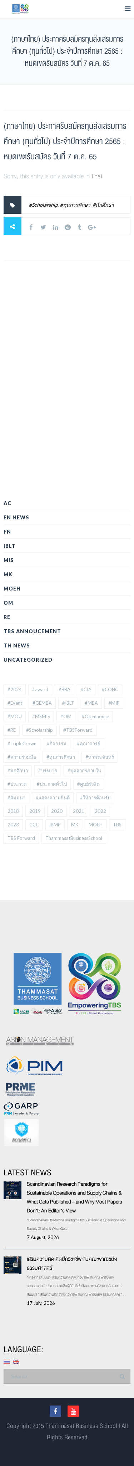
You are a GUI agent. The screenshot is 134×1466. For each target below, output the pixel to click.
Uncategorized (28, 660)
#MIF (113, 703)
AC (7, 503)
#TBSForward (78, 730)
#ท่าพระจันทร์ (99, 757)
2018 (13, 811)
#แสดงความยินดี (53, 797)
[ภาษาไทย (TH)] (7, 1361)
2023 (13, 824)
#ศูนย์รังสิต (88, 784)
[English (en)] (16, 1361)
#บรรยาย (47, 770)
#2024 (15, 689)
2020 (57, 811)
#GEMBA (42, 703)
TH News (17, 645)
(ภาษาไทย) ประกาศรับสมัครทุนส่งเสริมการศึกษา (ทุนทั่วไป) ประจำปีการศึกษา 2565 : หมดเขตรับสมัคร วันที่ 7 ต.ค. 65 (65, 141)
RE (7, 617)
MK (8, 574)
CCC (34, 824)
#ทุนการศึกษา (75, 205)
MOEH (12, 589)
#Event (15, 703)
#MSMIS (41, 716)
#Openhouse (95, 716)
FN (7, 532)
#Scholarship (43, 205)
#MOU (15, 716)
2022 (100, 811)
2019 (35, 811)
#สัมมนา (16, 797)
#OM (65, 716)
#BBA (64, 689)
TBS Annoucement (32, 631)
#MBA (91, 703)
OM (8, 603)
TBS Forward (21, 838)
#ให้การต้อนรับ (95, 797)
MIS (9, 560)
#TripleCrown (22, 743)
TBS (117, 824)
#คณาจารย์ (88, 743)
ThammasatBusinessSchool (73, 838)
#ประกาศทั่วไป (52, 784)
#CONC (110, 689)
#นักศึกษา (103, 205)
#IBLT (68, 703)
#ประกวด (17, 784)
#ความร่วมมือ (22, 757)
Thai (96, 176)
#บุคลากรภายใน (84, 770)
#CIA (86, 689)
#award (40, 689)
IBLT (10, 546)
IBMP (55, 824)
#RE (12, 730)
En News (16, 517)
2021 (78, 811)
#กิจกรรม (56, 743)
